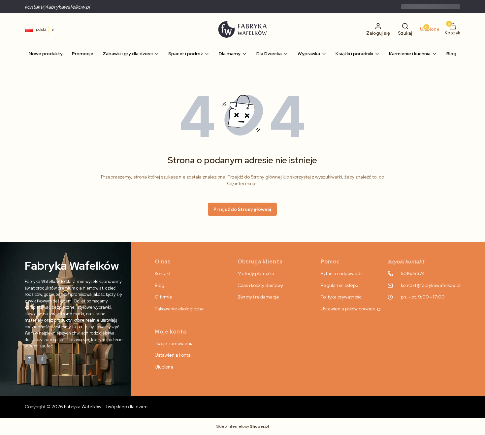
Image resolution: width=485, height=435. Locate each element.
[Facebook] (42, 359)
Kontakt (163, 273)
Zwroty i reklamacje (258, 297)
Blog (159, 285)
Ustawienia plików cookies (348, 309)
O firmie (163, 297)
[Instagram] (29, 359)
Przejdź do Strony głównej (242, 209)
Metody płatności (256, 273)
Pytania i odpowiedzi (342, 273)
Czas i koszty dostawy (260, 285)
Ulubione (164, 367)
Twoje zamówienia (174, 343)
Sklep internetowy (242, 426)
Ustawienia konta (173, 355)
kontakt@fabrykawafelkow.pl (57, 6)
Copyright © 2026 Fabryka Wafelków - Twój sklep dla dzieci (86, 407)
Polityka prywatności (342, 297)
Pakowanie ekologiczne (179, 309)
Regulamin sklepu (339, 285)
